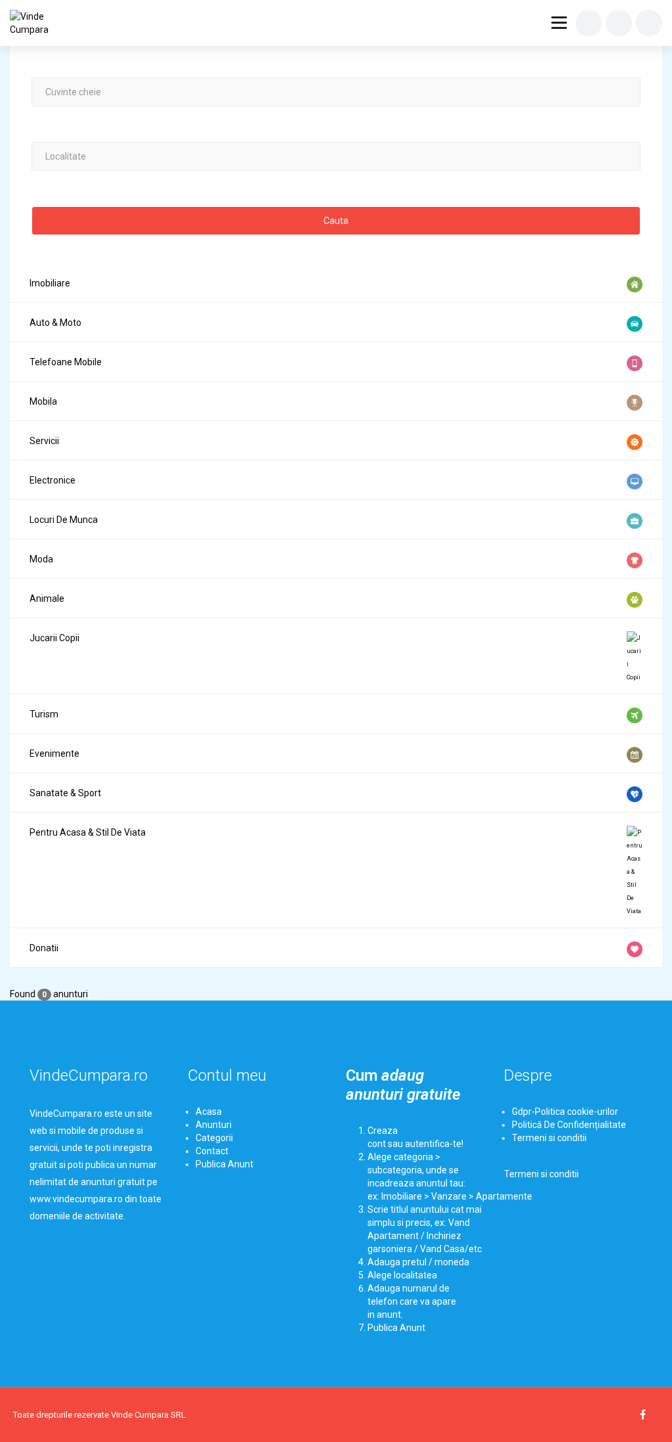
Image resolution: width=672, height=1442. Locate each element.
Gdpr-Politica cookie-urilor (565, 1111)
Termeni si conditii (549, 1138)
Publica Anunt (224, 1164)
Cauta (336, 220)
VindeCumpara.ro (89, 1075)
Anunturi (214, 1124)
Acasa (209, 1111)
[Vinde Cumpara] (41, 23)
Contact (212, 1151)
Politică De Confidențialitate (569, 1124)
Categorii (214, 1138)
